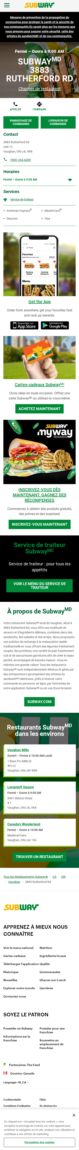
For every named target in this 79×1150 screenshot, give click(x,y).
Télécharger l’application (21, 964)
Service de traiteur (22, 199)
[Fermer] (74, 1115)
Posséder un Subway (18, 1028)
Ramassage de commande (21, 122)
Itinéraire (39, 109)
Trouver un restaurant (39, 856)
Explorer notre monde (19, 988)
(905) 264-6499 (20, 160)
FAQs (43, 1099)
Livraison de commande (58, 122)
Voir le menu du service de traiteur (39, 585)
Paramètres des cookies (39, 1142)
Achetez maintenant (39, 408)
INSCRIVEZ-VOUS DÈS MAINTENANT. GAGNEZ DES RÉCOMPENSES (39, 495)
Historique (10, 972)
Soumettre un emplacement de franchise (51, 1044)
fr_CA (14, 1082)
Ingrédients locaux (53, 956)
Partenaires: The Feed (24, 1065)
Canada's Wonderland (23, 824)
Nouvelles (10, 980)
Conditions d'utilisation (17, 1106)
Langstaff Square (20, 787)
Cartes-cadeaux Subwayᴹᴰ (39, 384)
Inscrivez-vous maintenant (39, 524)
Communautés (50, 972)
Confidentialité (12, 1099)
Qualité (45, 964)
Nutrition (46, 948)
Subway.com (39, 701)
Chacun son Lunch (53, 980)
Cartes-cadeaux (14, 956)
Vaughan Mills (18, 750)
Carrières (46, 988)
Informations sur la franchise (16, 1038)
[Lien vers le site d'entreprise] (21, 921)
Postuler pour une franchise (52, 1030)
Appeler (15, 109)
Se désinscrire (48, 1106)
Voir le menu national (18, 948)
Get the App (39, 301)
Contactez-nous (14, 996)
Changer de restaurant (40, 88)
